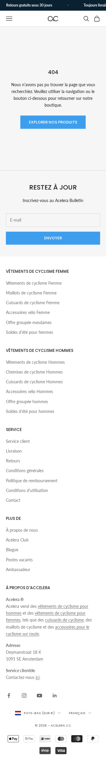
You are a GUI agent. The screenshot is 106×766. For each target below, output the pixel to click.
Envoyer (53, 238)
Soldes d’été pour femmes (29, 332)
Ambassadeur (18, 569)
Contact (13, 500)
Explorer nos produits (53, 122)
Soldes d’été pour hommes (30, 411)
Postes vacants (19, 559)
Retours (13, 460)
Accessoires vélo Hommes (29, 391)
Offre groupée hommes (27, 401)
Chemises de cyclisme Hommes (34, 371)
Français (77, 713)
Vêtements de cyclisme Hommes (35, 362)
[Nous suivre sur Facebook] (9, 695)
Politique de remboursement (31, 480)
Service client (18, 441)
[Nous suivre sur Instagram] (24, 695)
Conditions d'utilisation (27, 490)
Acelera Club (17, 539)
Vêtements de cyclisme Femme (34, 283)
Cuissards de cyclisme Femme (32, 302)
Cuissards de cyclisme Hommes (34, 381)
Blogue (12, 549)
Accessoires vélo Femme (28, 312)
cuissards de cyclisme (64, 619)
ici (37, 677)
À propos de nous (22, 530)
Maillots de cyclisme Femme (31, 292)
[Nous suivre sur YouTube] (39, 695)
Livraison (14, 450)
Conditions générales (25, 470)
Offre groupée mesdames (29, 322)
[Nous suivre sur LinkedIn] (55, 695)
